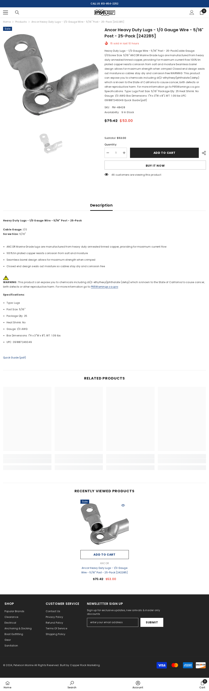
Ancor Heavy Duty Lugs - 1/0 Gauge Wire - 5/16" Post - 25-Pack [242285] (104, 570)
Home (7, 21)
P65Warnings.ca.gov (104, 286)
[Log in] (192, 12)
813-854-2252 (109, 3)
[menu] (5, 12)
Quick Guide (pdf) (14, 357)
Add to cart (164, 153)
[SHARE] (202, 153)
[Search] (17, 12)
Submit (152, 622)
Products (21, 21)
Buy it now (155, 166)
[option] (50, 74)
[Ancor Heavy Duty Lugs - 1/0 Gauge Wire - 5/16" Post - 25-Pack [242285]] (104, 524)
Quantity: (110, 144)
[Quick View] (123, 505)
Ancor (104, 563)
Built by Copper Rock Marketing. (80, 665)
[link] (27, 461)
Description (101, 205)
